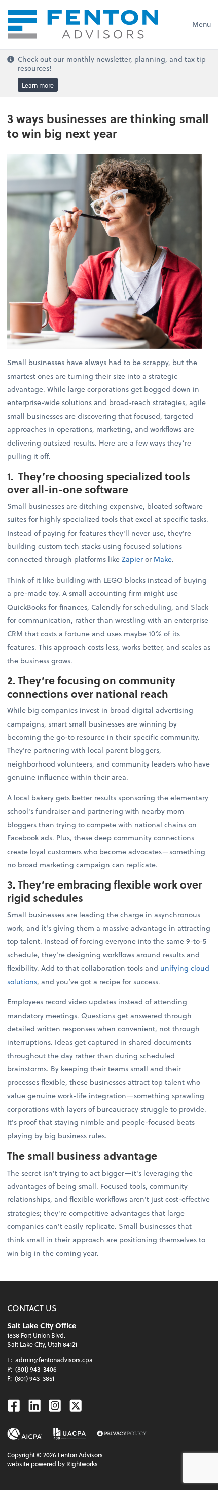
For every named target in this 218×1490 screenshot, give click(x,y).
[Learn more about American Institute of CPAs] (24, 1434)
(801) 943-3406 (36, 1369)
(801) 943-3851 (34, 1378)
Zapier (132, 559)
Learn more (38, 84)
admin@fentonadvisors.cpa (54, 1359)
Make (163, 559)
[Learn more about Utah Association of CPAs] (69, 1434)
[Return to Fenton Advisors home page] (83, 24)
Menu (201, 24)
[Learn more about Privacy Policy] (122, 1434)
